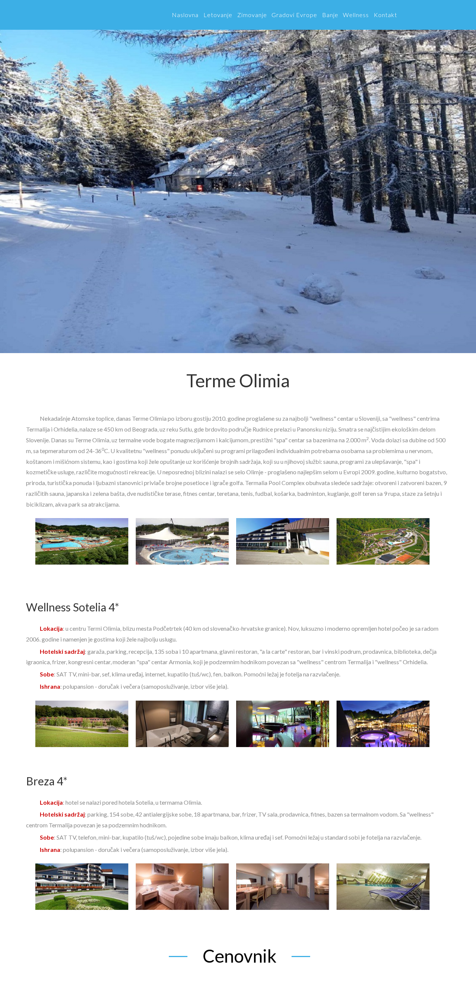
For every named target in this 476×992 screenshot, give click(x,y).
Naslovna (185, 14)
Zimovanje (252, 14)
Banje (330, 14)
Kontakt (385, 14)
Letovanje (217, 14)
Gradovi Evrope (294, 14)
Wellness (356, 14)
